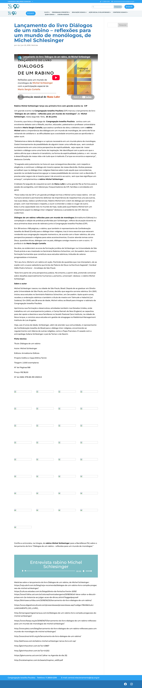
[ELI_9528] (45, 521)
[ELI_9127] (89, 453)
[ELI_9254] (45, 487)
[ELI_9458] (67, 403)
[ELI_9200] (89, 470)
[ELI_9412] (45, 504)
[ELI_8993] (45, 420)
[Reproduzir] (22, 571)
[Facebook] (125, 684)
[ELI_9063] (23, 437)
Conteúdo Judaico (120, 12)
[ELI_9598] (89, 521)
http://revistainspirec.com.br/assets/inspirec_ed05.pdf (38, 660)
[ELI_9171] (45, 470)
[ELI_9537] (67, 521)
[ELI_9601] (23, 538)
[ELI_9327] (23, 504)
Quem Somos (49, 14)
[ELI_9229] (45, 403)
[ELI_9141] (23, 470)
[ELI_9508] (23, 521)
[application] (56, 571)
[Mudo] (84, 571)
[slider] (88, 571)
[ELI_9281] (23, 420)
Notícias (35, 45)
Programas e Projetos (60, 12)
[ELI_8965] (89, 403)
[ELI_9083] (23, 453)
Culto (46, 12)
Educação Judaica (78, 12)
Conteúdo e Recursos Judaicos (19, 1)
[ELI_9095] (67, 453)
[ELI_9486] (67, 504)
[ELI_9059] (89, 437)
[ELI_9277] (45, 453)
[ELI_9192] (45, 437)
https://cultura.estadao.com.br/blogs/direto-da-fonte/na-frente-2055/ (45, 591)
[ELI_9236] (23, 487)
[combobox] (102, 6)
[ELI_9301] (67, 487)
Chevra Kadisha (63, 14)
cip (18, 45)
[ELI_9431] (89, 420)
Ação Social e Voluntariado (99, 12)
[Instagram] (131, 684)
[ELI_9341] (23, 403)
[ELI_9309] (89, 487)
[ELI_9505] (89, 504)
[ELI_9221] (67, 420)
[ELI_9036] (67, 437)
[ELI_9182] (67, 470)
